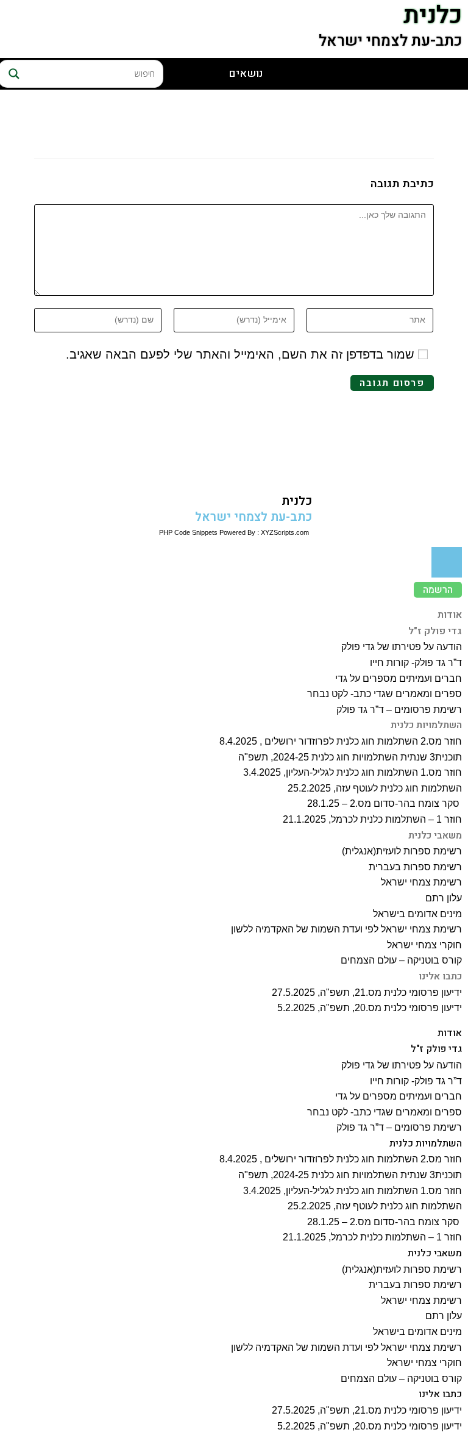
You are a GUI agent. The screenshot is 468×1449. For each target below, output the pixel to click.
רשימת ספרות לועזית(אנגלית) (402, 851)
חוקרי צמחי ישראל (424, 945)
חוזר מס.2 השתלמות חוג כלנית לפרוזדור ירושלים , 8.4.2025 (340, 741)
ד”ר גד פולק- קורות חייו (416, 662)
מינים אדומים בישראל (417, 914)
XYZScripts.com (285, 532)
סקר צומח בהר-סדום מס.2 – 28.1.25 (384, 803)
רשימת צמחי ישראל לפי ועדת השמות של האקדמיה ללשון (346, 929)
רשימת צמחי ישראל (421, 882)
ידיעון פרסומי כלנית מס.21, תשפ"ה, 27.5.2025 (367, 992)
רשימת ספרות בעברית (415, 867)
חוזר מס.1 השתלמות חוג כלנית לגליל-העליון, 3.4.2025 (352, 772)
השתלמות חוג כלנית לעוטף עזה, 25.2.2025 (375, 788)
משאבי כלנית (435, 835)
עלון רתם (443, 898)
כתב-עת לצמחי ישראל (390, 41)
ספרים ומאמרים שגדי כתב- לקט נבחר (384, 694)
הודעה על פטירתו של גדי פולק (401, 647)
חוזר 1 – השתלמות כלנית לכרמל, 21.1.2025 (372, 819)
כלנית (297, 501)
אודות (450, 614)
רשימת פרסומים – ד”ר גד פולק (399, 709)
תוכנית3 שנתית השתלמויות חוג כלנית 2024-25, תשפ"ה (350, 757)
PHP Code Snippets (188, 532)
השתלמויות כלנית (426, 725)
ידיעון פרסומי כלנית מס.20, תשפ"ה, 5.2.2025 (369, 1008)
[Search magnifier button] (12, 73)
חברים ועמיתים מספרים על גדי (398, 678)
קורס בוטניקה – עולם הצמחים (401, 960)
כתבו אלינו (440, 976)
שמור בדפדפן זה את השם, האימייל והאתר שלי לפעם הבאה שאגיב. (240, 354)
